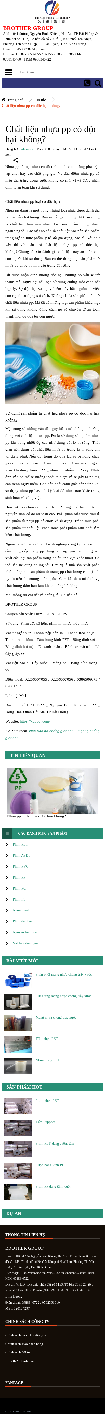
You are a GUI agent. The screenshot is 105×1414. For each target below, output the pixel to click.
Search (98, 83)
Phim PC (19, 888)
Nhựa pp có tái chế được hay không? (36, 816)
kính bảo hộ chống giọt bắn (51, 731)
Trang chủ (15, 100)
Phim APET (21, 855)
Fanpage (14, 1383)
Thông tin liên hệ (25, 1235)
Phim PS (19, 899)
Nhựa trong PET (48, 1060)
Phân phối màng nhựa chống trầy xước (64, 974)
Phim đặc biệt (23, 921)
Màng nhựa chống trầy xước (56, 1017)
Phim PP (19, 877)
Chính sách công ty (27, 1321)
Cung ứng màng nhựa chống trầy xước (63, 996)
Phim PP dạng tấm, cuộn (53, 1186)
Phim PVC (20, 866)
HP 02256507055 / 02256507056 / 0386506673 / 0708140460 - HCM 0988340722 (87, 83)
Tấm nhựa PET (47, 1039)
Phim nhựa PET (47, 1101)
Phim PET (20, 844)
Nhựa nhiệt (21, 910)
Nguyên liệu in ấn (25, 932)
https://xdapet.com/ (35, 721)
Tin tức (40, 100)
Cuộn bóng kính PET (51, 1165)
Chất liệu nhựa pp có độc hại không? (31, 105)
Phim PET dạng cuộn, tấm (55, 1144)
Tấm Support (45, 1122)
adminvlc (27, 149)
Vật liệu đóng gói (25, 943)
